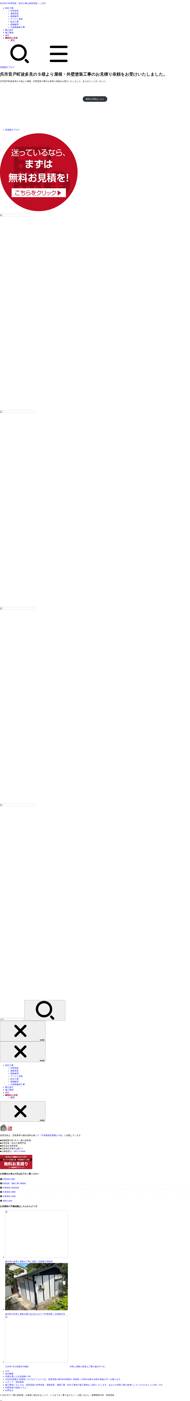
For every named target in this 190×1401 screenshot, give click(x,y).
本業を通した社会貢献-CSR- (18, 1376)
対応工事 (9, 8)
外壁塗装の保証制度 (11, 1188)
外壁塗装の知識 (9, 1196)
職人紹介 (9, 30)
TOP (7, 1371)
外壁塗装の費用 (9, 1192)
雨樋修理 (14, 24)
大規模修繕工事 (17, 27)
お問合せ (9, 1390)
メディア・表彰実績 (14, 1382)
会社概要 (9, 1374)
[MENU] (58, 63)
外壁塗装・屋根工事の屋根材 (14, 1183)
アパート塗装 (16, 19)
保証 (7, 35)
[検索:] (12, 1019)
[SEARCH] (19, 63)
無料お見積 (7, 1201)
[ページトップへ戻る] (1, 1400)
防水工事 (14, 22)
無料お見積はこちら (95, 99)
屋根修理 (14, 16)
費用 (12, 40)
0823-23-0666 (19, 1151)
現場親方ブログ (7, 67)
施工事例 (9, 33)
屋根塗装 (14, 13)
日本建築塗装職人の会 (51, 1135)
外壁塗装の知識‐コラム (15, 1387)
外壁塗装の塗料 (8, 1179)
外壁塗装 (14, 11)
